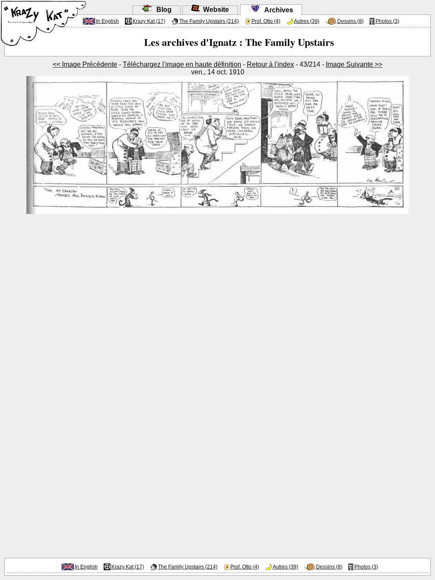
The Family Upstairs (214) (209, 21)
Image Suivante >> (354, 64)
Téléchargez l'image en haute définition (182, 64)
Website (214, 9)
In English (107, 21)
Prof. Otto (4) (265, 21)
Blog (162, 9)
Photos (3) (387, 21)
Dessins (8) (350, 21)
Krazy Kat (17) (149, 21)
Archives (277, 10)
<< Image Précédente (85, 64)
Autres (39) (306, 21)
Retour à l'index (270, 64)
